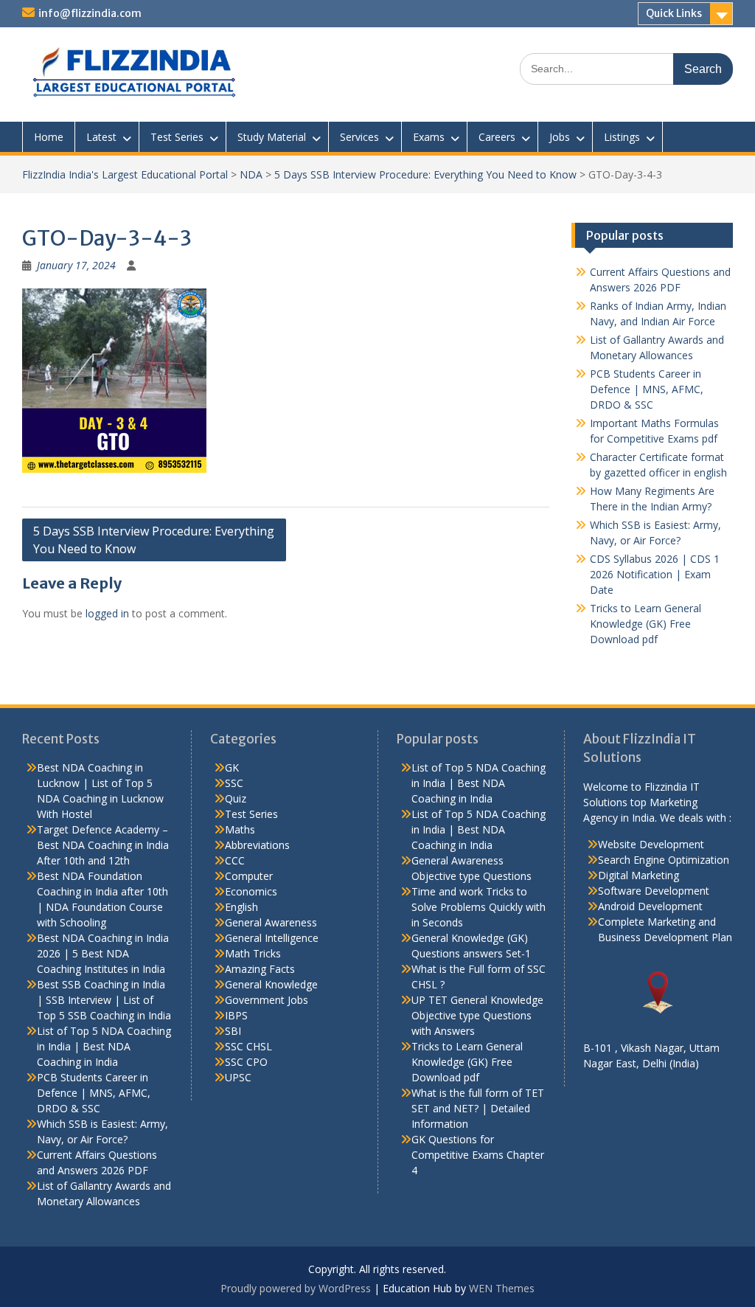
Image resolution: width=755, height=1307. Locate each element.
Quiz (235, 798)
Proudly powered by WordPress (295, 1288)
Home (48, 137)
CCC (235, 860)
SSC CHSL (248, 1046)
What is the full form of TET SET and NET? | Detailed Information (477, 1108)
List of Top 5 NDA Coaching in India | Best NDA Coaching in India (104, 1046)
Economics (251, 891)
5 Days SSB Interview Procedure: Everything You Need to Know (425, 174)
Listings (622, 137)
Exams (429, 137)
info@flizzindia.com (90, 13)
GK (232, 767)
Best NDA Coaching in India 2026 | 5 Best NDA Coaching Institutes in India (103, 953)
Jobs (559, 137)
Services (359, 137)
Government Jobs (266, 1000)
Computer (249, 876)
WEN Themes (502, 1288)
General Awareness (271, 922)
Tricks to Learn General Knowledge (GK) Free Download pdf (645, 623)
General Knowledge (271, 984)
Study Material (271, 137)
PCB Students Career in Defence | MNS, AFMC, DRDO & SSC (646, 389)
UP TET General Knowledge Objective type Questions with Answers (477, 1015)
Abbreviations (257, 845)
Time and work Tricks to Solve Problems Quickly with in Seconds (478, 906)
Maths (240, 829)
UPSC (238, 1077)
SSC (234, 783)
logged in (107, 613)
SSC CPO (246, 1062)
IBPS (236, 1015)
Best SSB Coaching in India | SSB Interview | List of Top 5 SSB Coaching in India (104, 999)
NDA (251, 174)
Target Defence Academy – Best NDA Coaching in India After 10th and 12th (103, 844)
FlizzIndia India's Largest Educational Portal (125, 174)
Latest (101, 137)
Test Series (176, 137)
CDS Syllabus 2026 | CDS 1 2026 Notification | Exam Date (655, 574)
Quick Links (674, 13)
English (241, 907)
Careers (497, 137)
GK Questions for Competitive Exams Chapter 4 (477, 1154)
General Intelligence (272, 938)
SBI (233, 1031)
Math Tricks (253, 953)
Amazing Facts (260, 969)
